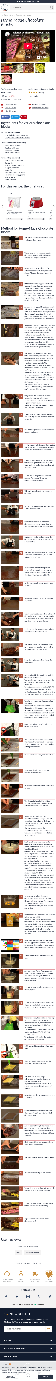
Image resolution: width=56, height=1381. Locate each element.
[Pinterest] (49, 1296)
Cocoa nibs (8, 170)
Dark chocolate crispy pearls (15, 173)
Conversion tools (11, 105)
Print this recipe (10, 111)
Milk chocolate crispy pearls (15, 175)
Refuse (28, 1377)
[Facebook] (6, 1296)
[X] (38, 1296)
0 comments (33, 96)
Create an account (33, 1252)
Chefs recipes (8, 15)
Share (6, 117)
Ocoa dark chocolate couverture (16, 135)
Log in (19, 1252)
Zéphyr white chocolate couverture (17, 138)
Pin (25, 117)
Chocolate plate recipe (23, 15)
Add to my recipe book (40, 108)
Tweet (16, 117)
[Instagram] (28, 1296)
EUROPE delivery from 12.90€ (28, 1)
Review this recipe (38, 105)
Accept (45, 1377)
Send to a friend (10, 108)
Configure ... (10, 1377)
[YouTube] (17, 1296)
